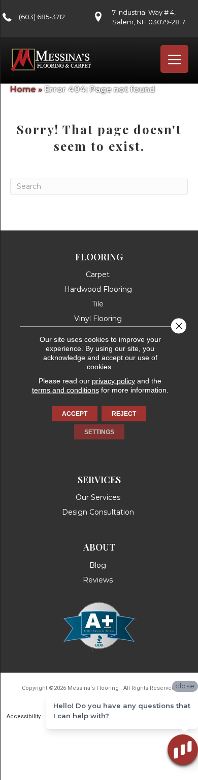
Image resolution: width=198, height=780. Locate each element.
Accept (74, 413)
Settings (99, 432)
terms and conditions (65, 390)
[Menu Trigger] (174, 59)
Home (23, 89)
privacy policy (113, 381)
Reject (124, 413)
